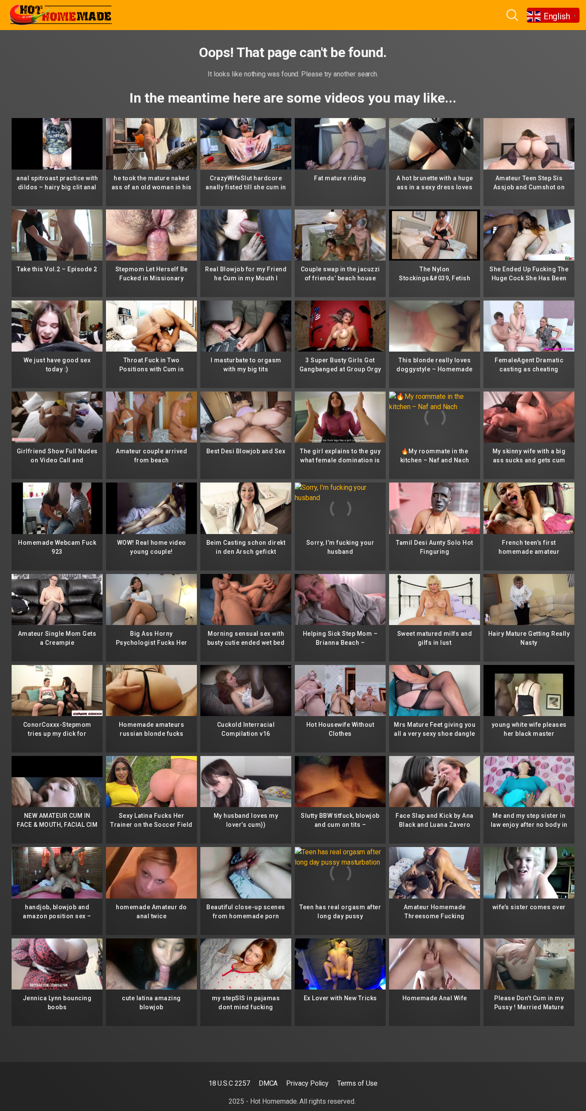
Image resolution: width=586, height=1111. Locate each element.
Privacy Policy (307, 1083)
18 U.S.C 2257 (229, 1083)
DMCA (268, 1083)
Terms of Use (357, 1083)
